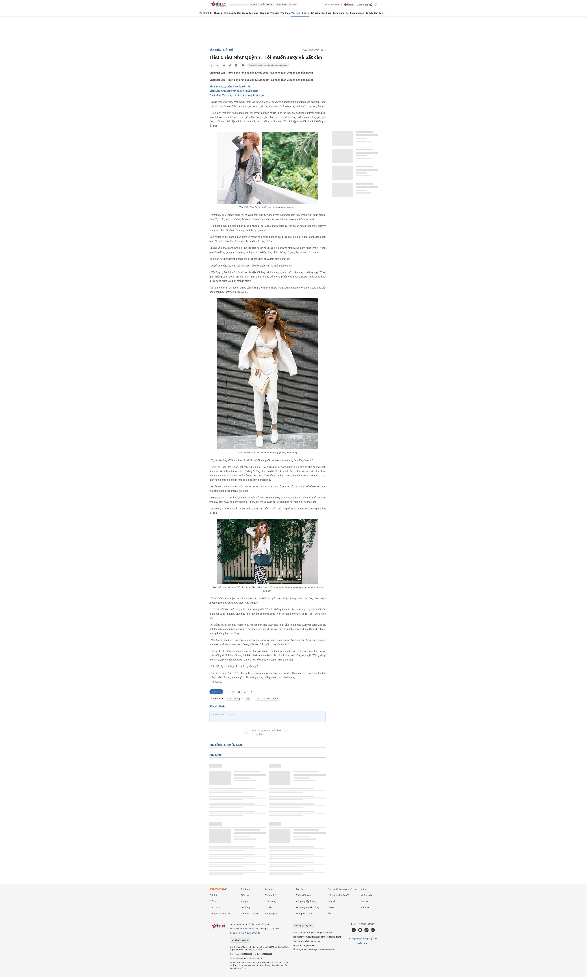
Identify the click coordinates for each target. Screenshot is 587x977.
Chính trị (207, 13)
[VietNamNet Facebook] (354, 931)
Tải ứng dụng (354, 938)
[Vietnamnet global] (348, 5)
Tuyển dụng (362, 943)
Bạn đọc (378, 13)
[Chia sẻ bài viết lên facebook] (211, 65)
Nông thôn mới (304, 913)
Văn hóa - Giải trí (300, 13)
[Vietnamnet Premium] (218, 890)
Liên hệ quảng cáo (303, 925)
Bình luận (216, 691)
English (332, 901)
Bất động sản (357, 13)
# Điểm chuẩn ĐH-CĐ (261, 4)
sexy (248, 698)
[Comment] (243, 65)
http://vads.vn (307, 945)
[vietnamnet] (218, 7)
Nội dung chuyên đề (338, 895)
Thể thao (285, 13)
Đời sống (315, 13)
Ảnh (330, 913)
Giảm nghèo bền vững (307, 907)
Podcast (365, 901)
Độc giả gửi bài (370, 938)
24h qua (365, 907)
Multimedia (367, 895)
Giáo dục (264, 13)
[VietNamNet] (200, 13)
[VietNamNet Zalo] (373, 931)
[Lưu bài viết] (236, 65)
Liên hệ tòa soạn (240, 939)
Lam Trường (233, 698)
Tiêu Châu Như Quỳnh (267, 698)
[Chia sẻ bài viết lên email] (224, 65)
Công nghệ (338, 13)
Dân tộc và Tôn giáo (247, 13)
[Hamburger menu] (386, 13)
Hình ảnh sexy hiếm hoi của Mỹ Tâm (230, 86)
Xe (347, 13)
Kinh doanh (230, 13)
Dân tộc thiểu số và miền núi (342, 889)
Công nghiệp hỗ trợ (306, 901)
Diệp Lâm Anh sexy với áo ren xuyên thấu (233, 91)
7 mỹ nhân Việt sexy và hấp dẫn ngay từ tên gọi (236, 95)
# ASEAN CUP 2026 (286, 4)
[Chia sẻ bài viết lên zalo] (218, 65)
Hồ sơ (331, 907)
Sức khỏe (326, 13)
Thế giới (274, 13)
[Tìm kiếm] (376, 4)
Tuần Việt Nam (332, 4)
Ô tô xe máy (270, 901)
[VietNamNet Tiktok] (366, 931)
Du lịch (369, 13)
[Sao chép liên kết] (230, 65)
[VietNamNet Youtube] (360, 931)
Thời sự (218, 13)
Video (363, 889)
